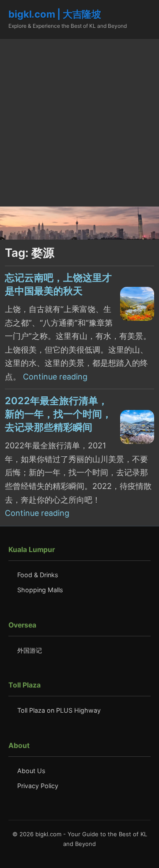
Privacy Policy (37, 785)
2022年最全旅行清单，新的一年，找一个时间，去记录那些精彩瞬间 (58, 414)
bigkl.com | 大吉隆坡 (54, 14)
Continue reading (55, 376)
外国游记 (29, 650)
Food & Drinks (37, 575)
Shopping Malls (40, 590)
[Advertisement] (79, 122)
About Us (31, 770)
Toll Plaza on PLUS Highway (59, 710)
